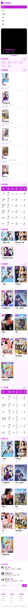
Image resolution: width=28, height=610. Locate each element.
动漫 (3, 20)
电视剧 (3, 14)
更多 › (24, 59)
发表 (24, 585)
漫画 (3, 24)
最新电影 (21, 596)
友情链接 (3, 600)
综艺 (3, 17)
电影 (3, 10)
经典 (9, 65)
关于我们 (3, 596)
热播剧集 (21, 598)
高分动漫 (21, 600)
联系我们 (3, 598)
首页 (3, 7)
